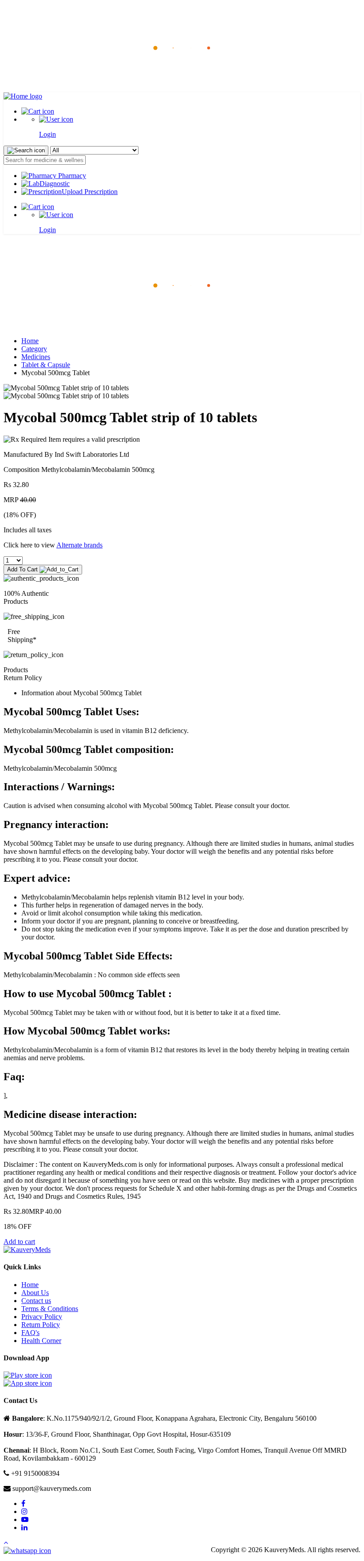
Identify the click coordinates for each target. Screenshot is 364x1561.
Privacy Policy (41, 1316)
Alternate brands (79, 545)
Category (34, 349)
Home (30, 341)
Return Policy (40, 1324)
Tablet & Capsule (45, 364)
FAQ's (30, 1332)
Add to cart (19, 1241)
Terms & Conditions (49, 1308)
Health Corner (41, 1340)
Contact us (36, 1300)
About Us (35, 1292)
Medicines (35, 357)
